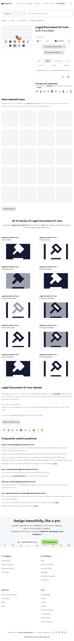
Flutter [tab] (54, 65)
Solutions (37, 3)
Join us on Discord (47, 610)
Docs (39, 87)
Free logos (5, 572)
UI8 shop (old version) (9, 595)
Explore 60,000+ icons (11, 422)
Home (4, 20)
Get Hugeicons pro (50, 542)
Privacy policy (46, 614)
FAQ (3, 606)
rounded (23, 20)
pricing (49, 86)
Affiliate (45, 595)
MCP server (45, 580)
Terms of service (46, 621)
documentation (19, 476)
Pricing (43, 598)
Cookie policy (46, 618)
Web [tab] (39, 61)
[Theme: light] (70, 3)
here (55, 463)
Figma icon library (8, 568)
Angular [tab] (66, 65)
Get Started (60, 3)
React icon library (47, 564)
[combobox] (15, 13)
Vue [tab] (68, 61)
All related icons (9, 209)
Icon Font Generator (48, 576)
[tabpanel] (53, 73)
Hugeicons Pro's (17, 415)
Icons (13, 20)
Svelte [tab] (41, 65)
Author (43, 606)
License (43, 602)
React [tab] (48, 61)
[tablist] (53, 63)
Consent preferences (43, 632)
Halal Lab (32, 637)
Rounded (56, 393)
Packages (44, 572)
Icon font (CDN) (46, 568)
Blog (3, 602)
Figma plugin (6, 561)
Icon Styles (5, 598)
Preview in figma (7, 564)
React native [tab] (58, 61)
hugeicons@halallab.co (26, 632)
